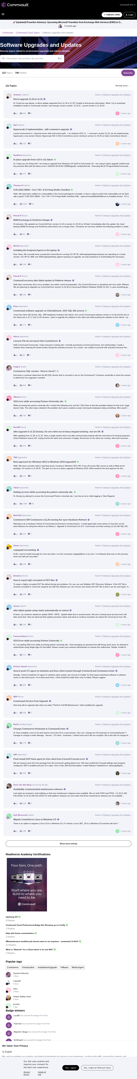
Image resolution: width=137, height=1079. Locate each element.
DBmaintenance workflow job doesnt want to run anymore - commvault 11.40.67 (42, 941)
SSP (15, 754)
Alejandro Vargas (21, 1032)
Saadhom (17, 155)
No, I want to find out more (97, 1068)
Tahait (16, 488)
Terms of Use (42, 1073)
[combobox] (32, 58)
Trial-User (18, 1024)
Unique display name (22, 996)
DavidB (16, 427)
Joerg (16, 606)
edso (15, 989)
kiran (15, 306)
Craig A (16, 367)
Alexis (16, 336)
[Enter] (2, 58)
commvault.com (127, 5)
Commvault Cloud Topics (28, 33)
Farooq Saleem (20, 636)
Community (7, 33)
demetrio (17, 576)
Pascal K (17, 216)
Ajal (15, 125)
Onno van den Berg (22, 785)
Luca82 (17, 1015)
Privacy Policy (27, 1073)
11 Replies (11, 945)
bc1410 (16, 1004)
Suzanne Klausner (21, 973)
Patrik (16, 724)
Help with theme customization (20, 933)
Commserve (12, 967)
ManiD (16, 246)
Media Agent (78, 967)
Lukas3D (17, 981)
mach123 (17, 515)
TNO (15, 457)
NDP (15, 697)
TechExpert (18, 1040)
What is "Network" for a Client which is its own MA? (29, 949)
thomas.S (17, 185)
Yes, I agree (70, 1068)
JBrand (16, 397)
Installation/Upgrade (47, 967)
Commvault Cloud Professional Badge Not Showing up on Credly (35, 925)
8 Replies (10, 920)
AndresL (17, 95)
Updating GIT (12, 917)
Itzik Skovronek (20, 815)
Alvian (16, 545)
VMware (64, 967)
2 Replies (10, 928)
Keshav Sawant (20, 666)
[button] (3, 15)
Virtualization (28, 967)
